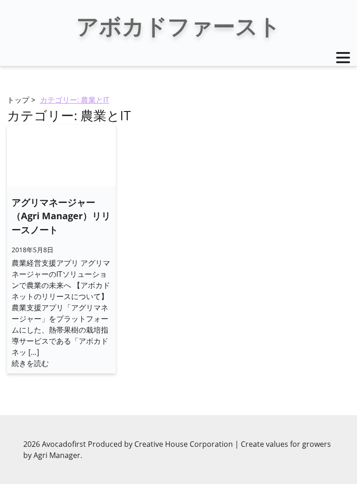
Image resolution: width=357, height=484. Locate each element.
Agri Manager (56, 455)
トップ (18, 100)
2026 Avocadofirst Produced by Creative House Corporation (129, 444)
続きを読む (30, 363)
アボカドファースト (178, 26)
